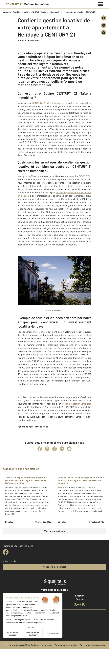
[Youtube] (69, 448)
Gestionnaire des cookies (92, 645)
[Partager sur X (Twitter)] (103, 25)
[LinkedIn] (62, 448)
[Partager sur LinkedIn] (103, 32)
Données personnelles (66, 645)
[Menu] (100, 4)
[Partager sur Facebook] (103, 18)
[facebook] (6, 552)
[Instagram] (47, 448)
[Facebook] (39, 448)
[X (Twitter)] (54, 448)
